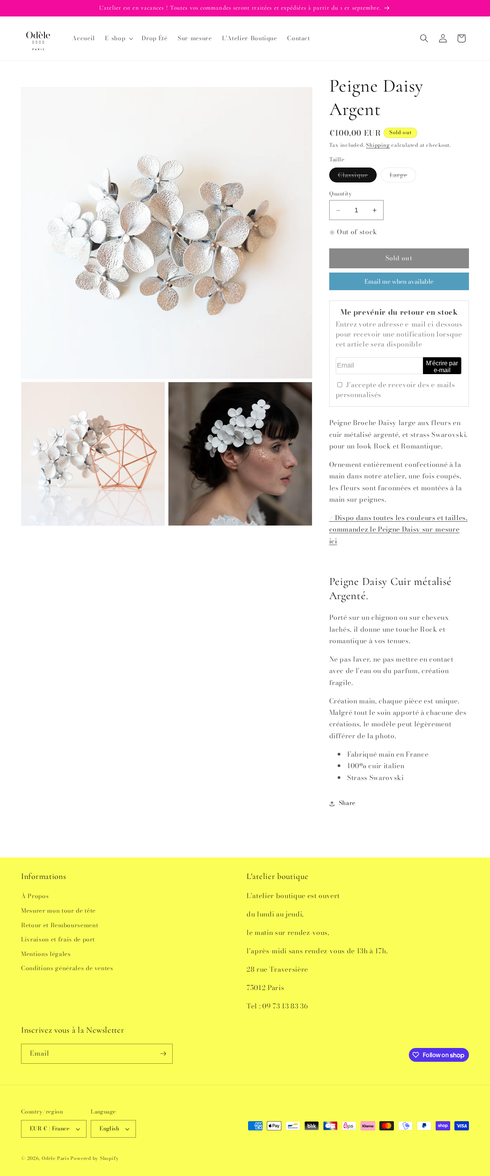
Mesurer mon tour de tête (58, 910)
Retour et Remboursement (59, 925)
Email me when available (398, 281)
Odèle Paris (55, 1158)
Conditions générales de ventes (67, 968)
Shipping (378, 145)
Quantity (340, 194)
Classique (357, 176)
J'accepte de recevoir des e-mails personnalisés (395, 389)
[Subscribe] (163, 1054)
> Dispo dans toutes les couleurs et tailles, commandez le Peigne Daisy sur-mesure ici (398, 529)
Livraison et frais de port (58, 939)
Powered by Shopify (94, 1158)
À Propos (35, 896)
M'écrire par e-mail (442, 366)
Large (403, 176)
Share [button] (347, 803)
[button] (118, 38)
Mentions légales (46, 953)
